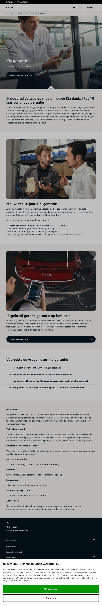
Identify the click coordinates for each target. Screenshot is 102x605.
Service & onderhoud (14, 552)
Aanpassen (51, 598)
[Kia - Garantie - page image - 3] (51, 281)
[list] (51, 526)
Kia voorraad (11, 541)
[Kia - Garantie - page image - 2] (51, 169)
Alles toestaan (51, 589)
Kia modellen (11, 546)
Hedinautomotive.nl (14, 13)
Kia (26, 13)
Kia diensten (11, 558)
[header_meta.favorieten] (74, 7)
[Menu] (87, 7)
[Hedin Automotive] (17, 2)
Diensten (33, 13)
